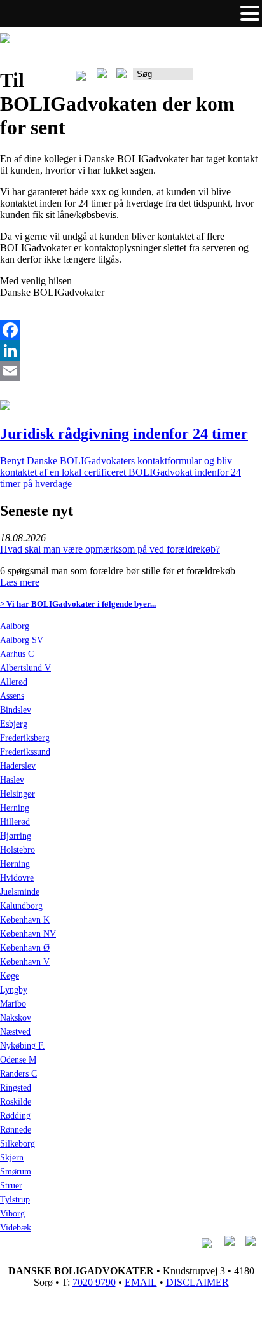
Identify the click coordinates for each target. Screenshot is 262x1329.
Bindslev (15, 710)
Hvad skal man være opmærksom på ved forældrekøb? (110, 549)
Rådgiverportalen (227, 78)
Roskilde (15, 1101)
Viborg (12, 1213)
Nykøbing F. (22, 1045)
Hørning (15, 864)
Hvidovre (17, 878)
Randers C (18, 1073)
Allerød (13, 682)
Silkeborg (17, 1143)
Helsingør (17, 794)
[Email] (131, 371)
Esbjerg (13, 724)
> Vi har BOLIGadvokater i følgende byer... (78, 604)
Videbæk (15, 1227)
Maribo (13, 1004)
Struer (11, 1185)
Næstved (15, 1031)
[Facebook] (131, 330)
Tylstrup (15, 1199)
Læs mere (19, 582)
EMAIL (141, 1282)
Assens (12, 696)
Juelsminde (19, 892)
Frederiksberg (25, 738)
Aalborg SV (21, 640)
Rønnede (15, 1129)
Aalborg (14, 626)
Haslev (12, 780)
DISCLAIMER (197, 1282)
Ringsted (15, 1087)
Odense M (18, 1059)
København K (25, 920)
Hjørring (15, 836)
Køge (9, 976)
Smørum (15, 1171)
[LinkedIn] (131, 350)
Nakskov (15, 1018)
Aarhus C (17, 654)
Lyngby (13, 990)
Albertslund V (25, 668)
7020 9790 (94, 1282)
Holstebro (17, 850)
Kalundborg (21, 906)
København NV (28, 934)
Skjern (12, 1157)
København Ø (25, 948)
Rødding (15, 1115)
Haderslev (18, 766)
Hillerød (15, 822)
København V (25, 962)
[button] (249, 13)
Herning (14, 808)
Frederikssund (25, 752)
